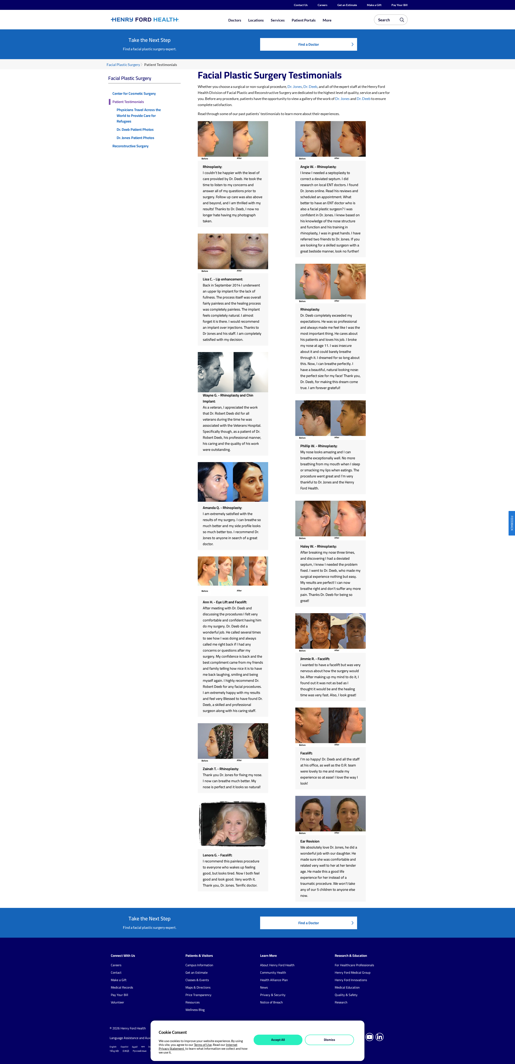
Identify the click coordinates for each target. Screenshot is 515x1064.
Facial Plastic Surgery (123, 65)
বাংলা (143, 1047)
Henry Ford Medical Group (352, 972)
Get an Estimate (347, 5)
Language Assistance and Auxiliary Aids (137, 1038)
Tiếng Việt (114, 1051)
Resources (192, 1002)
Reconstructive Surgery (130, 146)
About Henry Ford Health (277, 965)
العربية (135, 1047)
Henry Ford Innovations (351, 980)
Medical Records (122, 987)
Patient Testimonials (128, 102)
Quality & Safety (346, 995)
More (327, 20)
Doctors (234, 20)
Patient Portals (304, 20)
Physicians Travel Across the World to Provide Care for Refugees (139, 115)
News (264, 987)
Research (341, 1002)
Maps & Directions (197, 987)
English (113, 1047)
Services (278, 20)
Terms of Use (203, 1044)
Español (124, 1047)
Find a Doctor (308, 44)
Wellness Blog (195, 1010)
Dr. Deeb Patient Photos (135, 130)
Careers (322, 5)
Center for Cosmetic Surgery (134, 94)
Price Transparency (198, 995)
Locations (256, 20)
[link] (160, 20)
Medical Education (347, 987)
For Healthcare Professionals (354, 965)
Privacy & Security (272, 995)
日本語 (126, 1051)
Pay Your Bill (399, 5)
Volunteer (117, 1002)
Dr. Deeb (310, 86)
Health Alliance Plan (274, 980)
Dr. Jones (294, 86)
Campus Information (199, 965)
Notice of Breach (271, 1002)
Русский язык (139, 1051)
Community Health (273, 972)
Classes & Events (197, 980)
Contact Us (301, 5)
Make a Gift (374, 5)
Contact (116, 972)
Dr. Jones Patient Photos (135, 138)
